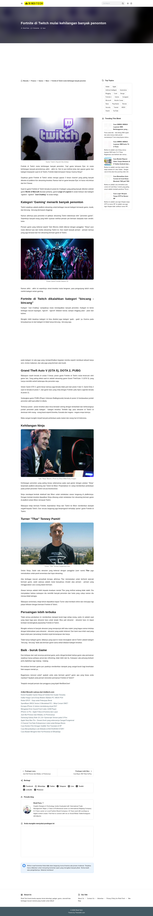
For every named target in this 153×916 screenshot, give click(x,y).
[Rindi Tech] (34, 3)
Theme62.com (80, 912)
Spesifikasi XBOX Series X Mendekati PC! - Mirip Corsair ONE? (44, 703)
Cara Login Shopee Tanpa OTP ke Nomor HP (120, 196)
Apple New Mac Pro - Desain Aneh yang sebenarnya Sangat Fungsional (47, 720)
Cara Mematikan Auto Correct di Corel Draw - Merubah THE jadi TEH (121, 178)
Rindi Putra (26, 28)
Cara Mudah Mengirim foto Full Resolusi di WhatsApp (40, 732)
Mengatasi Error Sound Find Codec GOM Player (38, 709)
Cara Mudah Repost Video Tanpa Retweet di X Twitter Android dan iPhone (121, 161)
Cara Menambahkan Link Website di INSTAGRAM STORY (42, 729)
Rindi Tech (79, 910)
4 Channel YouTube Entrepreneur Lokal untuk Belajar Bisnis (43, 723)
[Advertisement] (76, 60)
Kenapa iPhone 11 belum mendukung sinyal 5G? (39, 706)
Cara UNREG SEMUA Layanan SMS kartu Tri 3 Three (121, 144)
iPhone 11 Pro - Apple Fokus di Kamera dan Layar (39, 712)
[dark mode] (128, 3)
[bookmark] (131, 3)
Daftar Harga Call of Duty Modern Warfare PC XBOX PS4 (42, 698)
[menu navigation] (22, 3)
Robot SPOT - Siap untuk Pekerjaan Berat (36, 700)
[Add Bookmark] (42, 28)
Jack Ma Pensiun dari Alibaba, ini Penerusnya (38, 715)
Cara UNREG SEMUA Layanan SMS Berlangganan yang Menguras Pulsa (120, 127)
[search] (123, 3)
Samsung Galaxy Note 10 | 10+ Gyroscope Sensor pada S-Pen (44, 717)
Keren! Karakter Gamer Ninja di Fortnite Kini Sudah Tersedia (43, 695)
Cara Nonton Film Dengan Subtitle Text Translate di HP (41, 726)
